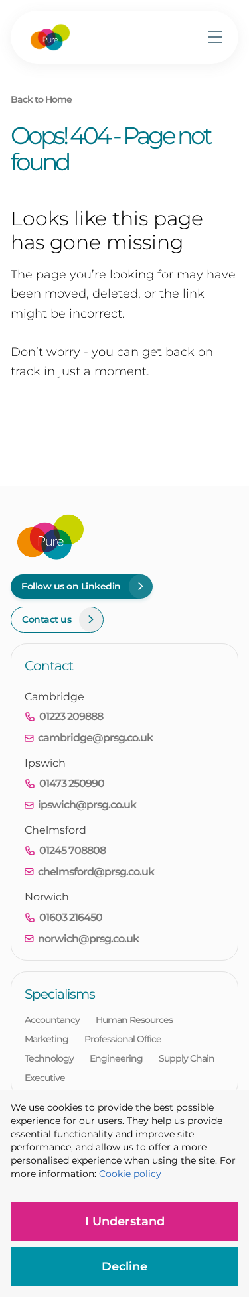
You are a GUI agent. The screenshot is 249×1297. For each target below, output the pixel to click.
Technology (49, 1058)
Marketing (46, 1039)
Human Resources (134, 1020)
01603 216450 (70, 917)
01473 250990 (71, 783)
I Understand (125, 1221)
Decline (124, 1266)
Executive (45, 1077)
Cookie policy (130, 1174)
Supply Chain (186, 1058)
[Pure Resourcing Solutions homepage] (50, 37)
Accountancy (52, 1020)
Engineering (116, 1058)
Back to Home (41, 99)
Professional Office (122, 1039)
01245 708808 (72, 850)
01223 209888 (71, 716)
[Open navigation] (215, 37)
